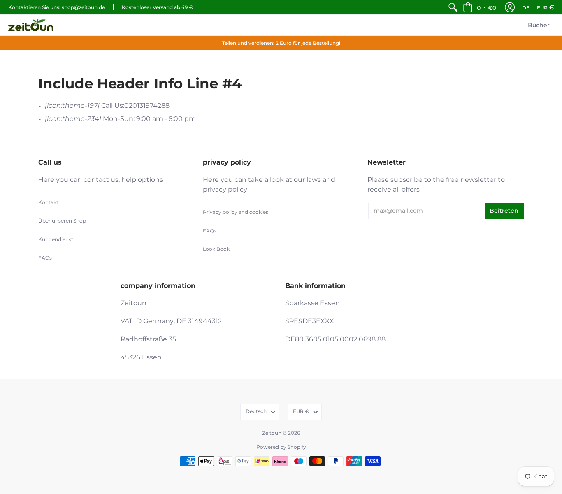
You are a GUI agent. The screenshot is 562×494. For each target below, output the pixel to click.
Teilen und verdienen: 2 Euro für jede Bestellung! (281, 43)
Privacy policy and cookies (235, 212)
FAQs (45, 258)
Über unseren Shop (62, 221)
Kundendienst (55, 239)
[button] (479, 7)
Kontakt (48, 202)
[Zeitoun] (30, 25)
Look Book (216, 249)
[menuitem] (453, 7)
